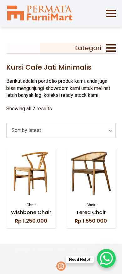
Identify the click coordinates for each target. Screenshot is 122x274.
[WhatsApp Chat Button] (106, 258)
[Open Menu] (111, 13)
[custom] (61, 266)
